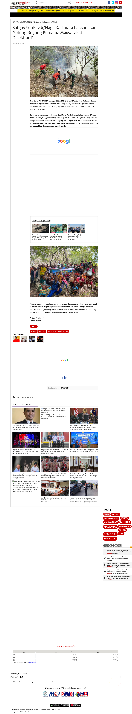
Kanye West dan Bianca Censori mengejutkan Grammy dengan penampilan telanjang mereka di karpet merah (117, 572)
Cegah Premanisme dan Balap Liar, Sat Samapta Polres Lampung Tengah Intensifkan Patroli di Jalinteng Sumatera (83, 500)
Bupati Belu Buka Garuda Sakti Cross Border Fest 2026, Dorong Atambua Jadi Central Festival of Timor (25, 451)
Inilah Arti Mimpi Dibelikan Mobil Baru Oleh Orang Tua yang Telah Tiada (119, 577)
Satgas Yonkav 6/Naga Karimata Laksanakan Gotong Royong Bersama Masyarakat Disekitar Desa (54, 32)
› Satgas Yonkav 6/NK (43, 22)
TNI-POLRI (110, 538)
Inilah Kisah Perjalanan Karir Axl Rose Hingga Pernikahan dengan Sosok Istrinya (119, 558)
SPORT (121, 533)
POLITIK (122, 530)
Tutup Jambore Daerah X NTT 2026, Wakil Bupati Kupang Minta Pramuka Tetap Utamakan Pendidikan (54, 475)
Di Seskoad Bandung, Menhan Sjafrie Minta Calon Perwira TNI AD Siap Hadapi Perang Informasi (83, 475)
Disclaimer (29, 709)
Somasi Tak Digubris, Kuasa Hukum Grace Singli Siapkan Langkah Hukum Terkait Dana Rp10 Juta (118, 565)
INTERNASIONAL (111, 518)
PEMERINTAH (125, 526)
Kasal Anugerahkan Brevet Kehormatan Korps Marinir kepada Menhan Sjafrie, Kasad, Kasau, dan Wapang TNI (25, 489)
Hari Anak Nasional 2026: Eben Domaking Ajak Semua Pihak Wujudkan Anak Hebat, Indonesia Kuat (25, 427)
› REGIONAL (30, 22)
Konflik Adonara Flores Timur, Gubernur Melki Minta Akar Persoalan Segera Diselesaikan (54, 500)
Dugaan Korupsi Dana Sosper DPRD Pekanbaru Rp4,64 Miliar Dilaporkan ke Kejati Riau (40, 237)
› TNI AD (54, 22)
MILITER (33, 331)
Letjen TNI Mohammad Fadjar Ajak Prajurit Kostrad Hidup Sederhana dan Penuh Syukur (58, 237)
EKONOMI (107, 514)
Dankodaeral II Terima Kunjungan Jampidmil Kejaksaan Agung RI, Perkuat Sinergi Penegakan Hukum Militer (83, 427)
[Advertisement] (64, 141)
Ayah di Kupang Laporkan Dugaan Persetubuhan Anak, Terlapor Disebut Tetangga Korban (24, 475)
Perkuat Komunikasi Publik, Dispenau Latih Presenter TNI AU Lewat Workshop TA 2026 (84, 450)
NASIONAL (110, 526)
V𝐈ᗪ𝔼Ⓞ (57, 709)
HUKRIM (115, 514)
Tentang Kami (15, 709)
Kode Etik (37, 709)
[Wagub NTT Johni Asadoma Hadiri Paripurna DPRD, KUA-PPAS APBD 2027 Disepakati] (55, 412)
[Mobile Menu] (121, 7)
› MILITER (22, 22)
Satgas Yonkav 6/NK (54, 331)
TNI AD (65, 331)
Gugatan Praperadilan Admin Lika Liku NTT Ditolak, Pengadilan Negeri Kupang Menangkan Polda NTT (55, 451)
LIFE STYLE (124, 518)
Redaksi (22, 709)
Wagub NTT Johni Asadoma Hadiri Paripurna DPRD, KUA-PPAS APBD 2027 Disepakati (53, 417)
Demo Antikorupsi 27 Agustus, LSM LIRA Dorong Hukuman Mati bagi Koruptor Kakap (35, 10)
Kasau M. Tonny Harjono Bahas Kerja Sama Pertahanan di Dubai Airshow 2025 (75, 237)
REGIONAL (41, 331)
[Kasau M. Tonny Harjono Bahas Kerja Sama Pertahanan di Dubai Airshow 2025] (76, 228)
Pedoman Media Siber (47, 709)
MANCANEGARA (111, 522)
